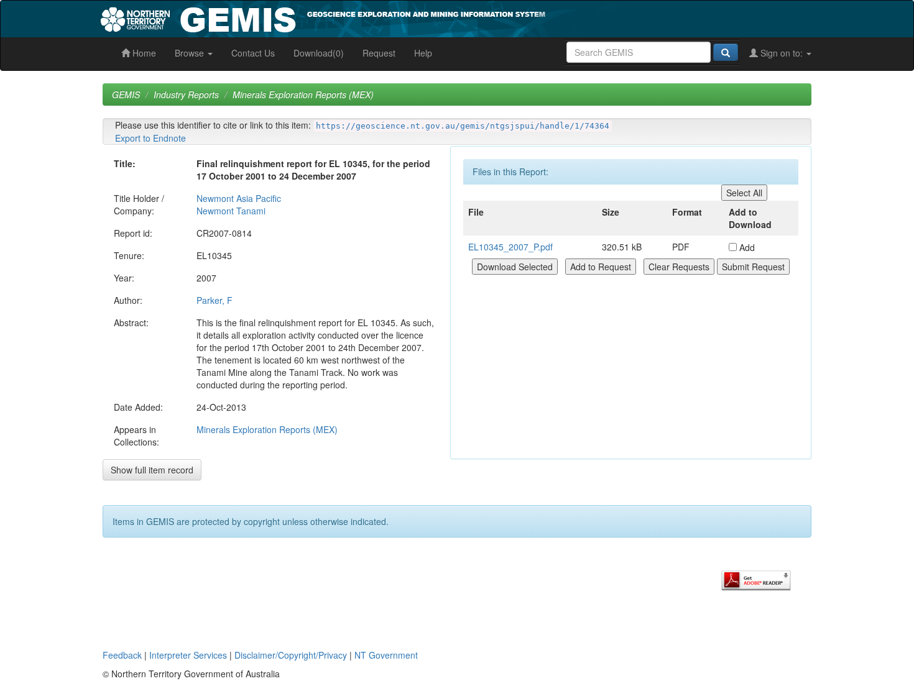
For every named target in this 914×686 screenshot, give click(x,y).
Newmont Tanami (230, 210)
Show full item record (152, 470)
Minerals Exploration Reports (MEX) (303, 94)
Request (378, 53)
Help (423, 53)
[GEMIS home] (416, 17)
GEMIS (126, 94)
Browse (190, 53)
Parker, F (214, 300)
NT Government (386, 655)
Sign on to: (781, 53)
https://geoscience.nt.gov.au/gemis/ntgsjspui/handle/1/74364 (462, 125)
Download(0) (318, 53)
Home (143, 53)
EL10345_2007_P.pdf (510, 246)
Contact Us (253, 53)
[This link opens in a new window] (756, 579)
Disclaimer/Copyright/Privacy (290, 655)
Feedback (122, 655)
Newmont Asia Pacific (238, 198)
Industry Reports (186, 94)
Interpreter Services (188, 655)
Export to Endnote (150, 138)
